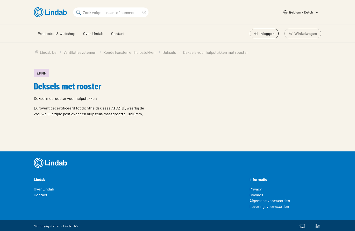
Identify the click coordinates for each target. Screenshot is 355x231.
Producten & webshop (56, 33)
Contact (118, 33)
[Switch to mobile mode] (302, 225)
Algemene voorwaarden (269, 200)
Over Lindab (93, 33)
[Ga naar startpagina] (51, 12)
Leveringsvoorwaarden (269, 206)
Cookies (256, 194)
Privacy (255, 189)
